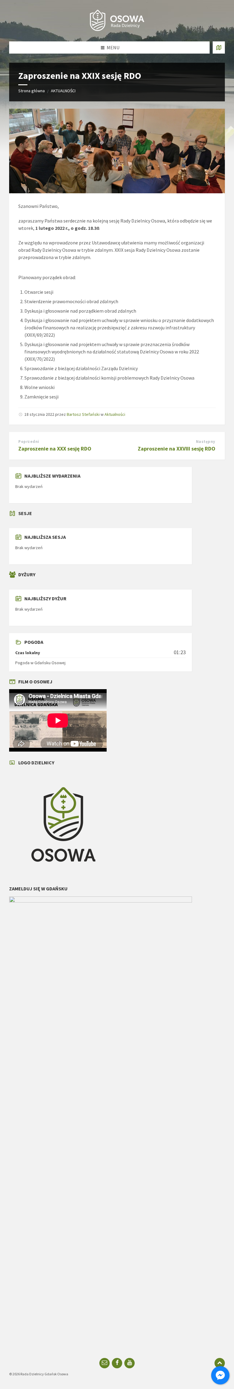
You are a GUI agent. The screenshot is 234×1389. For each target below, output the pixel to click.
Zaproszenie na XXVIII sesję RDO (176, 448)
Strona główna (31, 90)
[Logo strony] (117, 29)
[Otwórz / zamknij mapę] (219, 47)
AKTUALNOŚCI (63, 90)
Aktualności (115, 414)
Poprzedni (28, 441)
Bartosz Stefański (83, 414)
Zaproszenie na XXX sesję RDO (54, 448)
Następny (205, 441)
